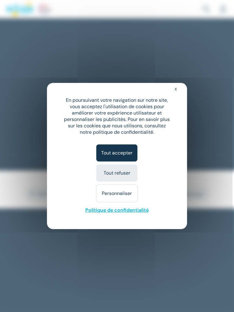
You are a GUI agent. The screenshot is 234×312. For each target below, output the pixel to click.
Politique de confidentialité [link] (117, 210)
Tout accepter (117, 153)
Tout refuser (117, 173)
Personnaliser (117, 193)
